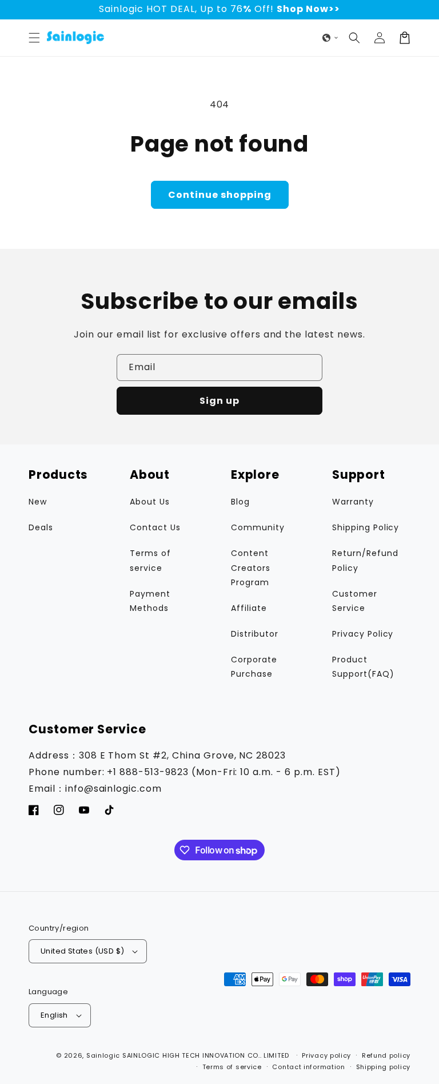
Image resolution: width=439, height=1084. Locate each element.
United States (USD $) (82, 951)
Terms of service (150, 560)
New (38, 501)
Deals (41, 527)
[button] (34, 37)
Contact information (308, 1066)
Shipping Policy (365, 527)
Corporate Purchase (254, 667)
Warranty (353, 501)
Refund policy (386, 1055)
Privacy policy (326, 1055)
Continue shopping (220, 194)
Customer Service (354, 601)
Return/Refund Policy (365, 560)
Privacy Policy (362, 634)
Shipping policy (383, 1066)
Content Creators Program (250, 567)
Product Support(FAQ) (363, 667)
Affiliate (249, 608)
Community (258, 527)
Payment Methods (150, 601)
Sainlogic (103, 1055)
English (54, 1015)
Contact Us (155, 527)
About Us (150, 501)
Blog (240, 501)
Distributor (254, 634)
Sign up (219, 400)
